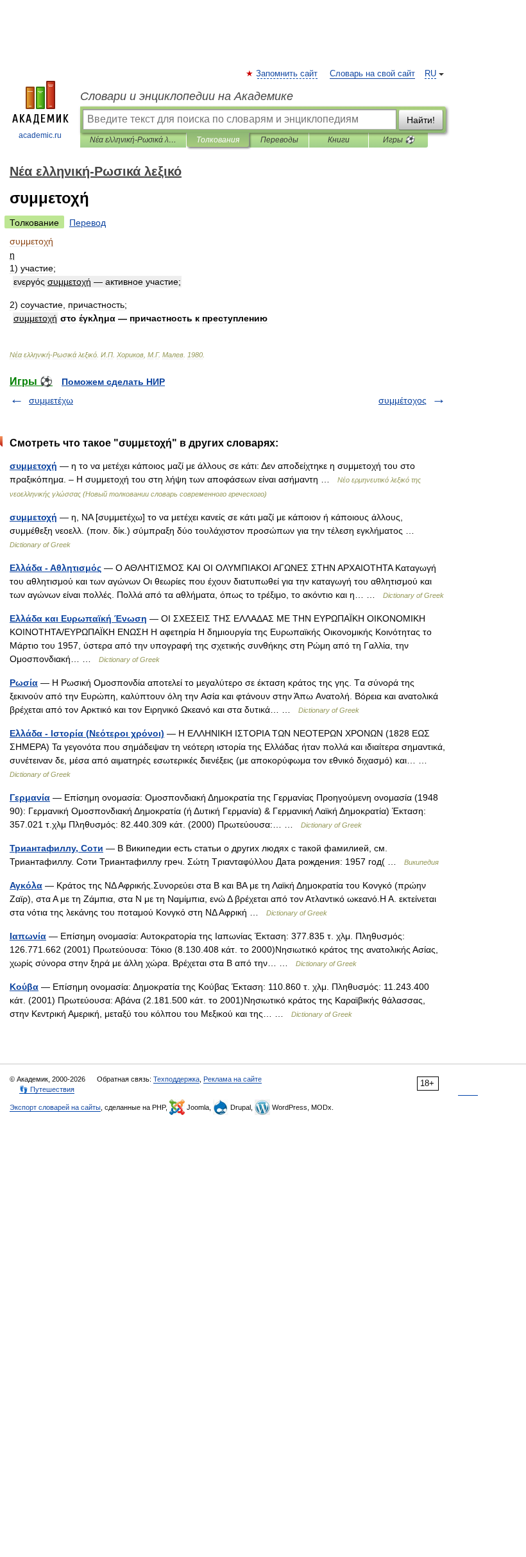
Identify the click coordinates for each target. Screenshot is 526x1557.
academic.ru (40, 135)
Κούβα (24, 987)
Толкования (217, 139)
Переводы (279, 139)
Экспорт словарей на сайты (55, 1107)
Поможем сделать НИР (113, 382)
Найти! (421, 120)
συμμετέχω (51, 400)
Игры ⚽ (398, 139)
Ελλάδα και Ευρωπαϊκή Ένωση (78, 618)
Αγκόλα (26, 885)
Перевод (87, 222)
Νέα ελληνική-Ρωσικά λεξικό (133, 139)
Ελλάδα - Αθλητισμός (55, 568)
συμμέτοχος (402, 400)
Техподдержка (176, 1079)
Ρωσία (24, 682)
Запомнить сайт (287, 73)
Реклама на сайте (232, 1079)
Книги (339, 139)
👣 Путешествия (46, 1089)
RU (430, 73)
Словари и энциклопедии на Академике (186, 96)
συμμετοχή (33, 466)
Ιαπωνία (28, 936)
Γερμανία (30, 797)
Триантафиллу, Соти (56, 848)
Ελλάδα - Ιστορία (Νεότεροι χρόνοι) (87, 733)
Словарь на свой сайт (372, 73)
